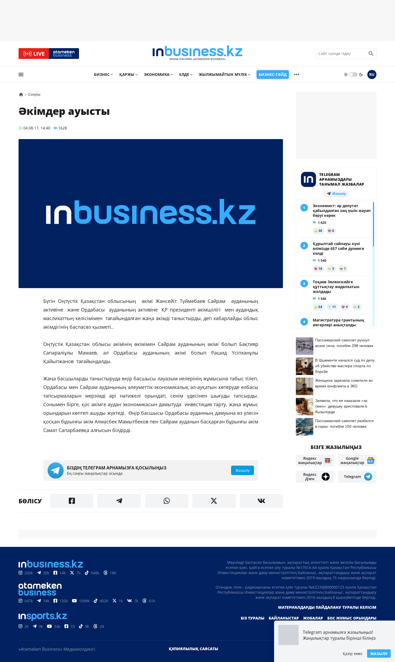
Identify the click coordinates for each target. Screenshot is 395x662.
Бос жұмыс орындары (351, 618)
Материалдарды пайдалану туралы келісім (327, 607)
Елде (184, 74)
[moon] (361, 74)
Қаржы (126, 74)
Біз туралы (252, 618)
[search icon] (371, 53)
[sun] (346, 74)
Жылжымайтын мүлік (223, 74)
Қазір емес (353, 653)
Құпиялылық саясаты (193, 648)
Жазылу (378, 653)
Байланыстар (284, 618)
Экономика (157, 74)
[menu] (21, 74)
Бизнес (102, 74)
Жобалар (313, 618)
